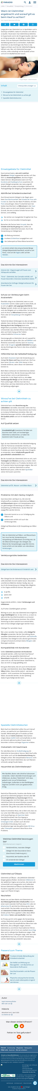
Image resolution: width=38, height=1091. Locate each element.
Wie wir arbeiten (21, 1050)
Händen (5, 255)
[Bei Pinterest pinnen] (23, 24)
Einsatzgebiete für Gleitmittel (13, 92)
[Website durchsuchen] (25, 2)
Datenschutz (18, 1083)
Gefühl (13, 738)
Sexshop (30, 343)
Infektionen (30, 880)
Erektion (6, 915)
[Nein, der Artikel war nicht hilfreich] (22, 1026)
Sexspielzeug (19, 6)
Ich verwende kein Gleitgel (15, 860)
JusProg (31, 1078)
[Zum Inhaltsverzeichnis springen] (19, 391)
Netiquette (28, 1048)
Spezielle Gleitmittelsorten (12, 98)
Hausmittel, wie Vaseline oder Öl (17, 857)
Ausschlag (32, 930)
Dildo (21, 362)
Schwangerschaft (7, 822)
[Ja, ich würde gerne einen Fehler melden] (19, 1037)
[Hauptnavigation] (34, 2)
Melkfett (30, 340)
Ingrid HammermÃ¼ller (9, 1001)
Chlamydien (9, 828)
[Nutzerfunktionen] (29, 2)
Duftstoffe (33, 636)
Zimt (28, 904)
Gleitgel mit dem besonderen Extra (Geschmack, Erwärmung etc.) (18, 852)
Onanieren (12, 358)
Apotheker (29, 470)
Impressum (10, 1083)
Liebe (3, 6)
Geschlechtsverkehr (12, 199)
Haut (33, 206)
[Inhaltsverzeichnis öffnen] (35, 1083)
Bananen (29, 758)
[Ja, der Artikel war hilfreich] (16, 1026)
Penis (3, 204)
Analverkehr (5, 304)
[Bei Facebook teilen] (5, 24)
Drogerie (12, 345)
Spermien (21, 815)
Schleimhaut (15, 238)
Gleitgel (12, 175)
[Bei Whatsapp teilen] (33, 24)
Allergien (29, 641)
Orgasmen (25, 742)
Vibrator (12, 362)
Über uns (4, 1050)
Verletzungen (7, 548)
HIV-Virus (31, 826)
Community (11, 1048)
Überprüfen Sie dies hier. (29, 1072)
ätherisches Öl (6, 906)
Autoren (12, 1050)
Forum (3, 1048)
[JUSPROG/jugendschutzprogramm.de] (8, 1075)
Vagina (18, 253)
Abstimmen (19, 864)
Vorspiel (23, 224)
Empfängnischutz (16, 182)
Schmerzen (17, 334)
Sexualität (10, 6)
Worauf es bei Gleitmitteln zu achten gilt (17, 95)
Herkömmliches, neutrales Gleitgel (18, 848)
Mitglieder (19, 1048)
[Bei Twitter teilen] (14, 24)
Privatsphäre (27, 1083)
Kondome (4, 182)
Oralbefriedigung (22, 751)
